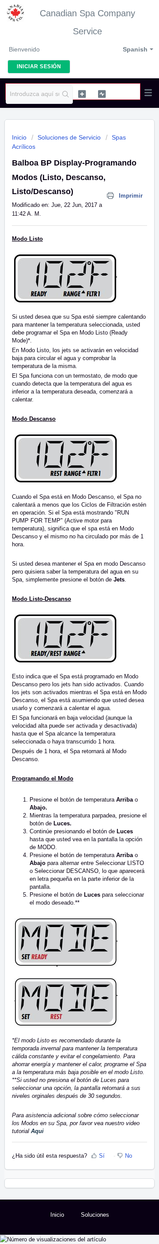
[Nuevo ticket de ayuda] (82, 94)
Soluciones (95, 1214)
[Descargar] (63, 632)
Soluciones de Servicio (69, 137)
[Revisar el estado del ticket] (101, 94)
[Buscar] (65, 94)
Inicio (20, 137)
